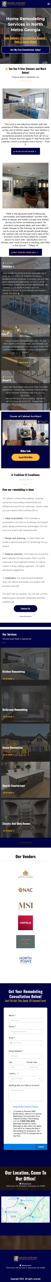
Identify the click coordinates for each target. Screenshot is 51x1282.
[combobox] (25, 1078)
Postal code (32, 1062)
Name (12, 1015)
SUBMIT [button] (41, 1147)
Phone (12, 1026)
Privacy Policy (18, 1107)
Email (12, 1038)
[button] (49, 4)
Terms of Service (31, 1107)
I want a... (13, 1073)
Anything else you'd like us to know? (24, 1085)
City (10, 1062)
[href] (25, 1209)
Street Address (16, 1051)
